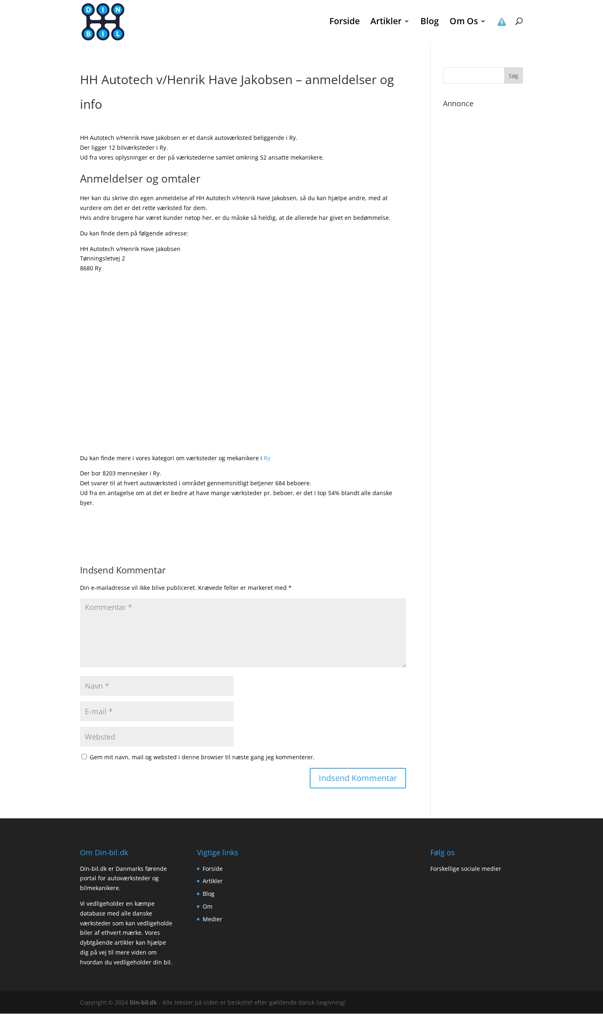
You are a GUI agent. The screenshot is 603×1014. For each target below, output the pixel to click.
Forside (344, 22)
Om (207, 906)
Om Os (464, 22)
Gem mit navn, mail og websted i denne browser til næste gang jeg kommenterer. (202, 757)
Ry (267, 458)
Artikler (213, 881)
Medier (212, 919)
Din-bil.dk (143, 1002)
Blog (429, 22)
